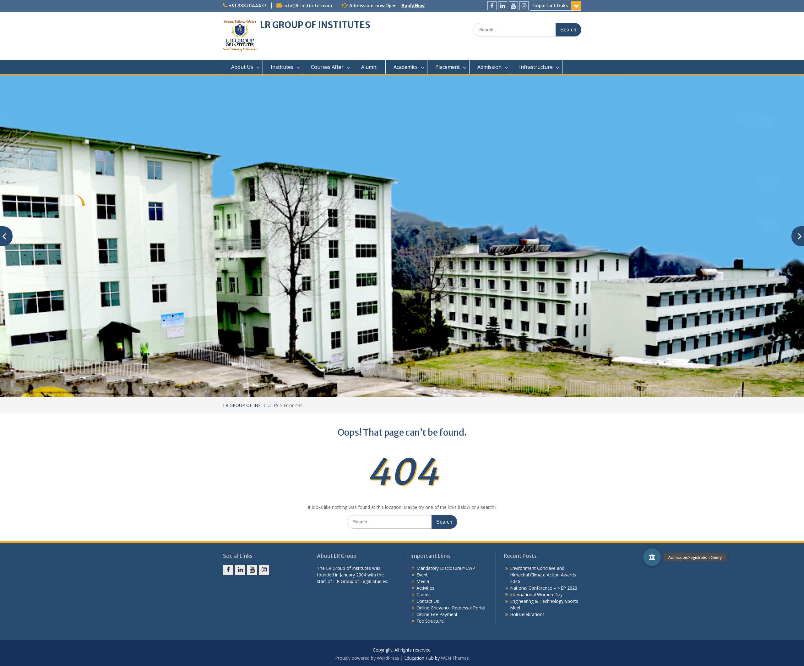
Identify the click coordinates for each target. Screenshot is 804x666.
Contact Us (427, 601)
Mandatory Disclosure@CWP (445, 568)
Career (423, 594)
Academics (406, 66)
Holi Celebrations (527, 614)
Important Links (550, 5)
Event (422, 575)
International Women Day (536, 594)
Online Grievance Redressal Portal (450, 608)
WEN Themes (455, 658)
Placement (447, 66)
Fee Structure (430, 621)
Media (422, 581)
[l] (502, 5)
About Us (242, 66)
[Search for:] (527, 29)
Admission (489, 66)
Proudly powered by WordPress (367, 658)
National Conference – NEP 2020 (543, 588)
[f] (492, 5)
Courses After (327, 66)
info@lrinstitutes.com (307, 5)
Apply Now (413, 5)
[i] (524, 5)
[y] (513, 5)
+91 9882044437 (248, 5)
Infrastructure (536, 66)
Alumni (369, 66)
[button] (652, 557)
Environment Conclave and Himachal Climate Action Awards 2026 (543, 574)
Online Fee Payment (437, 614)
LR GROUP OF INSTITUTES (315, 24)
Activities (425, 588)
